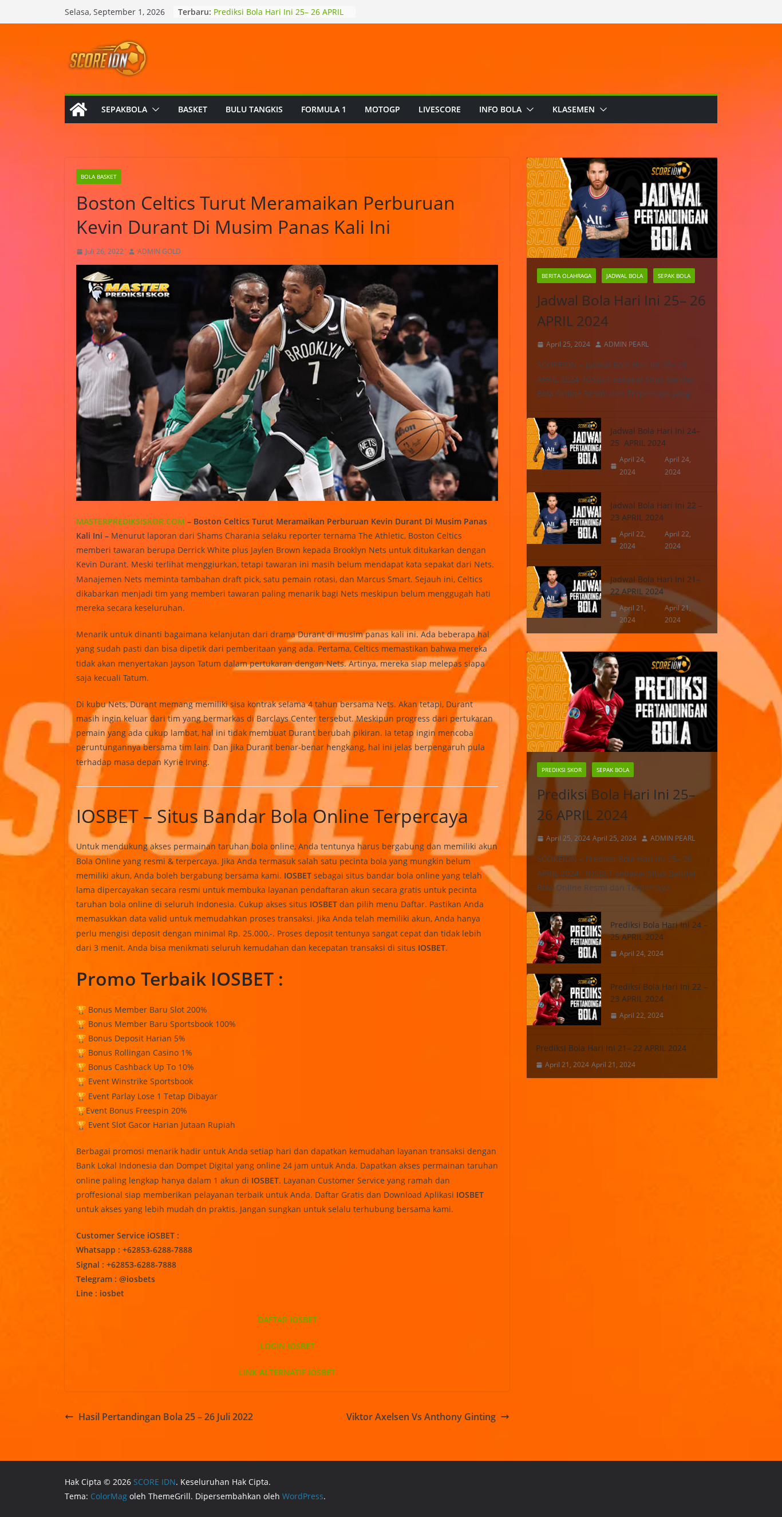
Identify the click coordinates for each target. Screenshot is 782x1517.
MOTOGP (382, 109)
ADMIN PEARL (626, 344)
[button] (153, 109)
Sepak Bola (674, 276)
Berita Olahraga (566, 276)
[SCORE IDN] (78, 109)
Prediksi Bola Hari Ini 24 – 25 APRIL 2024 (659, 930)
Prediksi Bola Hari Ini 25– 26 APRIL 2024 (616, 804)
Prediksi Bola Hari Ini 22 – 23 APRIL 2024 (659, 992)
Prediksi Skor (562, 770)
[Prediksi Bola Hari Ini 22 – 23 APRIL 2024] (564, 1001)
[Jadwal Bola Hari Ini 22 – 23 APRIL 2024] (564, 525)
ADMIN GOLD (159, 251)
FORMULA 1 (323, 109)
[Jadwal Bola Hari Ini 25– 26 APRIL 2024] (622, 208)
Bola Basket (99, 177)
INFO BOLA (500, 109)
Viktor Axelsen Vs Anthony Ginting (421, 1416)
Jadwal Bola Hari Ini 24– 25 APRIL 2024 (655, 436)
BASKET (192, 109)
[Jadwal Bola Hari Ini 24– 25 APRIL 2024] (564, 451)
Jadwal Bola (624, 276)
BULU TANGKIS (254, 109)
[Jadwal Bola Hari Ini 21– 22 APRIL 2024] (564, 599)
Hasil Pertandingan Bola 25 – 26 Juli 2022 (165, 1416)
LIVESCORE (439, 109)
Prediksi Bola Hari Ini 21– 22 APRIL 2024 (611, 1047)
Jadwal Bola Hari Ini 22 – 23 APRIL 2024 (656, 511)
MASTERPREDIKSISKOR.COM (130, 521)
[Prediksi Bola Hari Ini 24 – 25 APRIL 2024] (564, 939)
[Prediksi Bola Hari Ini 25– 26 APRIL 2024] (622, 702)
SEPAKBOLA (124, 109)
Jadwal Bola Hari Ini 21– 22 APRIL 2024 (655, 585)
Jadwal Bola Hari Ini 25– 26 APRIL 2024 (621, 310)
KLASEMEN (573, 109)
